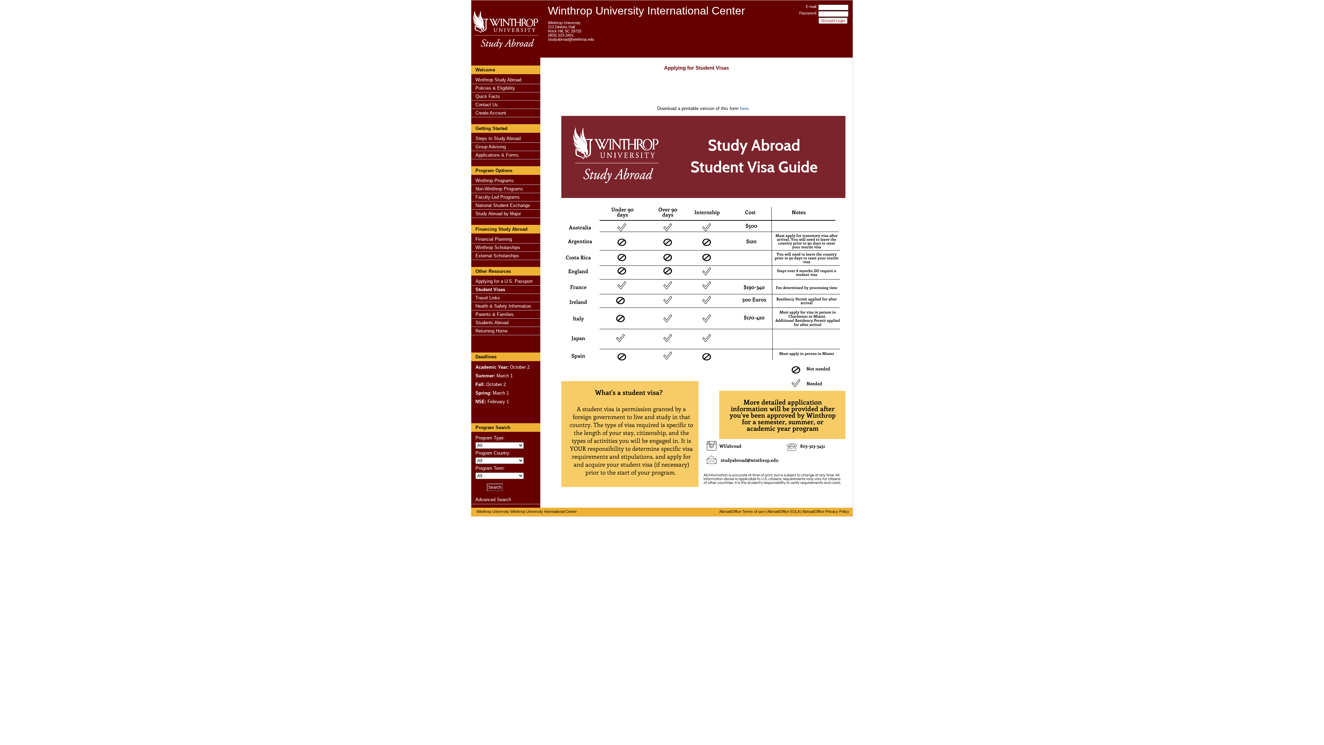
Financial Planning (493, 239)
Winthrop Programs (494, 180)
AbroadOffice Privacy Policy (825, 511)
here (744, 108)
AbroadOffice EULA (783, 511)
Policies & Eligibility (495, 88)
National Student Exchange (502, 205)
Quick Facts (487, 96)
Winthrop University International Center (646, 10)
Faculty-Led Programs (497, 197)
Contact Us (486, 104)
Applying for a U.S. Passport (504, 281)
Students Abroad (492, 322)
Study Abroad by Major (498, 213)
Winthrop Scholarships (497, 247)
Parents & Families (494, 314)
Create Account (490, 113)
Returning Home (491, 331)
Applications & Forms (497, 155)
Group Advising (490, 146)
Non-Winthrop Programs (499, 188)
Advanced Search (493, 499)
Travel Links (487, 297)
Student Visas (490, 289)
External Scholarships (497, 255)
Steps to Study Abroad (498, 138)
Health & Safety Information (503, 306)
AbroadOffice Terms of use (741, 511)
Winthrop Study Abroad (498, 79)
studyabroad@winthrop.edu (571, 39)
